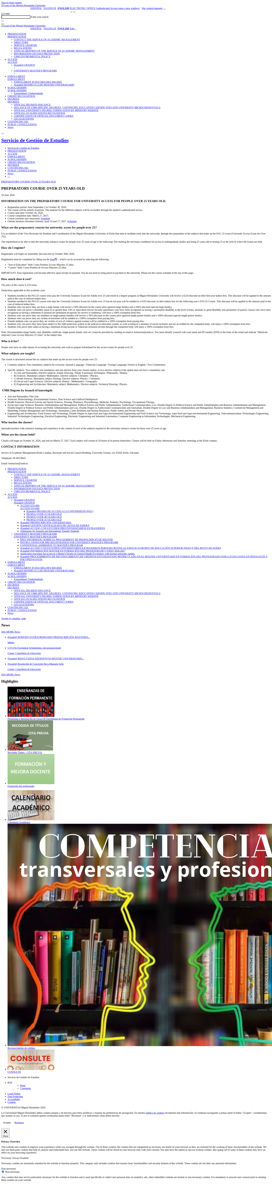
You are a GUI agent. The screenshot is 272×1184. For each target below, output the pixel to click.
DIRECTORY (21, 42)
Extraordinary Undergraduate (28, 93)
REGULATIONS (23, 48)
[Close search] (2, 23)
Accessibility (14, 1099)
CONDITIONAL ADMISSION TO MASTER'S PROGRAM (51, 545)
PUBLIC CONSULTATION (22, 124)
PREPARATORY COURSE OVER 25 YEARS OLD (28, 181)
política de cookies (155, 1113)
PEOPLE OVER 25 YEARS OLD (44, 514)
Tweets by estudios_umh (13, 618)
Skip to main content (11, 2)
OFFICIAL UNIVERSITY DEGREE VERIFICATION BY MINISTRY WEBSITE (56, 110)
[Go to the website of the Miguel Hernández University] (23, 5)
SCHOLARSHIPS (17, 87)
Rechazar (19, 1122)
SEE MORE (10, 632)
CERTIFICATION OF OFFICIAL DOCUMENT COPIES (43, 116)
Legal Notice (14, 1093)
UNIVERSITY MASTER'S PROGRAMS (35, 70)
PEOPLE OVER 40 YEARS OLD (44, 517)
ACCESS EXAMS (30, 505)
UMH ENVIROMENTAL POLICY (32, 56)
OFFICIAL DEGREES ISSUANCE (32, 104)
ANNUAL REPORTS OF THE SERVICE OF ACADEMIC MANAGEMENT (54, 51)
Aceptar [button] (7, 1122)
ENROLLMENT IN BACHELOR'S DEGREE (38, 82)
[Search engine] (164, 9)
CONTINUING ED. (18, 121)
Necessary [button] (6, 1158)
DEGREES (13, 99)
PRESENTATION (17, 34)
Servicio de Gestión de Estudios (35, 140)
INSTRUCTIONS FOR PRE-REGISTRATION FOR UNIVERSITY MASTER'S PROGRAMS (69, 542)
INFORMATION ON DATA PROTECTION (37, 53)
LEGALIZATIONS (24, 118)
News (10, 127)
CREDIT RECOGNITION (21, 96)
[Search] (2, 20)
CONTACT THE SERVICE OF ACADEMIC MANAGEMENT (47, 39)
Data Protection (15, 1096)
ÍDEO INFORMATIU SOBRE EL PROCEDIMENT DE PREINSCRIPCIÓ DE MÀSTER (66, 539)
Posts (22, 1085)
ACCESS (12, 59)
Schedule (71, 221)
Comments (25, 1088)
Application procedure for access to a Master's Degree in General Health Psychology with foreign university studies (77, 553)
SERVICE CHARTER (25, 45)
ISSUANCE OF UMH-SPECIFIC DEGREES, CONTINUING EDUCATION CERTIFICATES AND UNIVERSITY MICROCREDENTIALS (87, 107)
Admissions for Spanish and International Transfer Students (49, 531)
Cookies (12, 1102)
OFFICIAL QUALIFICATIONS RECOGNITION (39, 113)
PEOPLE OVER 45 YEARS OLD (44, 519)
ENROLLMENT (16, 76)
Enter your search (39, 17)
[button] (17, 36)
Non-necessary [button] (8, 1168)
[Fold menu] (75, 29)
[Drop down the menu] (74, 11)
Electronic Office (82, 8)
